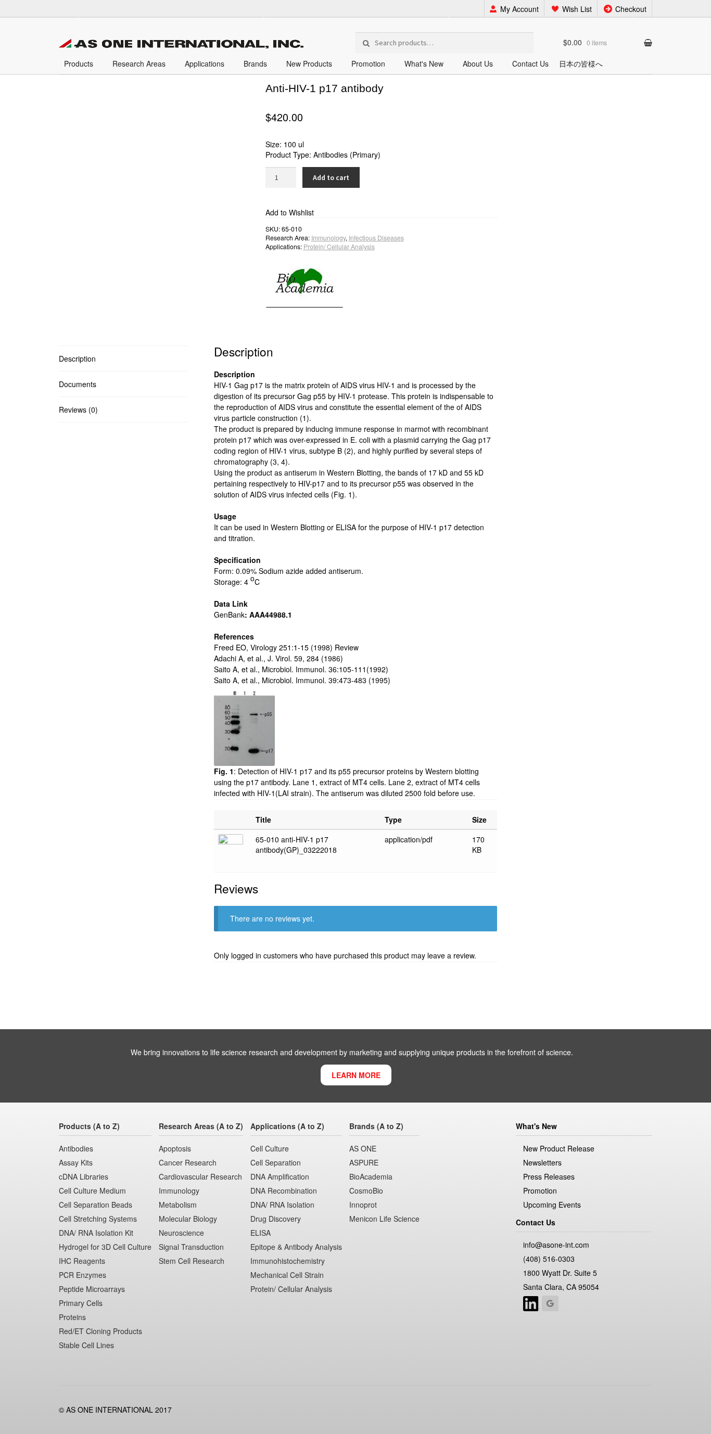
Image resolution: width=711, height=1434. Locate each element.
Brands (255, 63)
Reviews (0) (78, 409)
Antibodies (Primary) (346, 154)
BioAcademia (370, 1176)
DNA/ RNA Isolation (282, 1204)
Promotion (368, 63)
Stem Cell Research (191, 1261)
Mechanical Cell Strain (287, 1275)
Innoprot (363, 1204)
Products (78, 63)
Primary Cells (81, 1303)
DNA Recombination (283, 1190)
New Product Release (558, 1148)
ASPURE (363, 1162)
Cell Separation (275, 1162)
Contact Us (530, 63)
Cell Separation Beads (95, 1204)
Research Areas (139, 63)
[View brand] (381, 279)
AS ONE (362, 1148)
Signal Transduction (191, 1246)
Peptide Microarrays (92, 1289)
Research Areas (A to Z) (201, 1126)
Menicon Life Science (384, 1218)
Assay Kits (76, 1162)
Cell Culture (269, 1148)
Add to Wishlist (289, 212)
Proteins (72, 1317)
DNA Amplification (279, 1176)
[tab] (123, 359)
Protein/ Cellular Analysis (339, 246)
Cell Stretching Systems (98, 1218)
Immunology (328, 237)
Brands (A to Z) (376, 1126)
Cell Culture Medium (92, 1190)
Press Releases (549, 1176)
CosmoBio (366, 1190)
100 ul (294, 144)
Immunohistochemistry (287, 1261)
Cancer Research (188, 1162)
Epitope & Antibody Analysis (296, 1246)
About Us (478, 63)
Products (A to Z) (89, 1126)
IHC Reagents (82, 1261)
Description (77, 358)
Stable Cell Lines (86, 1345)
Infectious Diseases (376, 237)
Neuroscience (181, 1232)
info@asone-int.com (556, 1244)
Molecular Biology (188, 1218)
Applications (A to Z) (287, 1126)
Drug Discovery (275, 1218)
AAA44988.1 (270, 614)
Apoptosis (175, 1148)
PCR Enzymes (82, 1275)
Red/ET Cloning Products (100, 1331)
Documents (77, 384)
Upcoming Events (552, 1204)
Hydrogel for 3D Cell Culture (105, 1246)
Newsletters (542, 1162)
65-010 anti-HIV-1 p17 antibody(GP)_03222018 (296, 844)
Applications (204, 63)
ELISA (260, 1232)
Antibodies (76, 1148)
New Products (309, 63)
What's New (423, 63)
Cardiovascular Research (200, 1176)
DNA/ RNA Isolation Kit (96, 1232)
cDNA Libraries (83, 1176)
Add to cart (331, 177)
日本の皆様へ (581, 63)
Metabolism (178, 1204)
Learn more (356, 1075)
